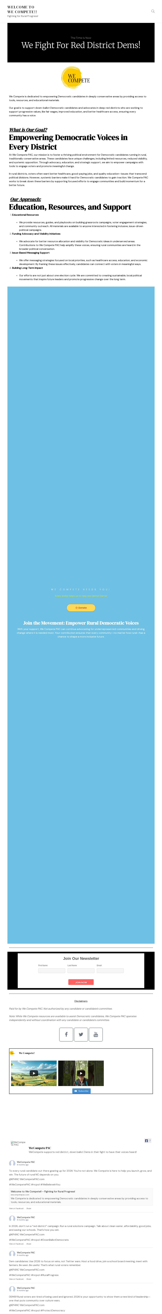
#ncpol (35, 1184)
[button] (81, 608)
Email (99, 965)
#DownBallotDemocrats (54, 1239)
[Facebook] (66, 1035)
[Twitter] (81, 1035)
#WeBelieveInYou (50, 1184)
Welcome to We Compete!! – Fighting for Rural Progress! (43, 1191)
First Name (43, 965)
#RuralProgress (49, 1275)
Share (28, 1208)
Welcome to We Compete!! (22, 9)
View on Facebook (16, 1208)
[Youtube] (96, 1035)
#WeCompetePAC (19, 1184)
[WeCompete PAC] (18, 1143)
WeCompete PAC (26, 1162)
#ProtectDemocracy (52, 1310)
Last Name (72, 965)
